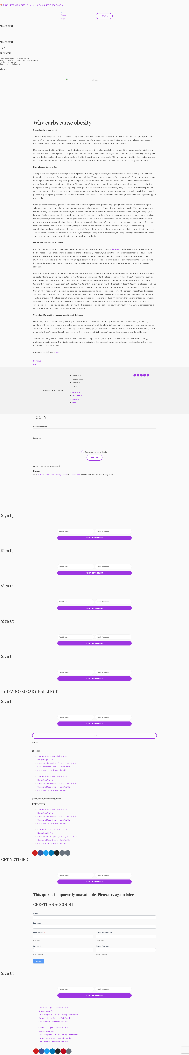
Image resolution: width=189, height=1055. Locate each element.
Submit (39, 961)
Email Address (39, 932)
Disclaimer (78, 379)
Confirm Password (103, 946)
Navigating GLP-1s (45, 760)
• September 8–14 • (31, 5)
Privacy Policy (61, 475)
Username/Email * (40, 426)
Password (37, 946)
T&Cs (75, 386)
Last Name (37, 923)
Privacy (76, 383)
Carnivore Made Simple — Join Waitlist (54, 767)
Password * (38, 438)
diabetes (115, 249)
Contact (77, 376)
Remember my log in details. (96, 452)
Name (36, 913)
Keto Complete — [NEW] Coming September (57, 763)
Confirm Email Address (104, 932)
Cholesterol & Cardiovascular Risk (51, 770)
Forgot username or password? (47, 466)
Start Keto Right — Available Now (52, 756)
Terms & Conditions (45, 475)
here (57, 352)
